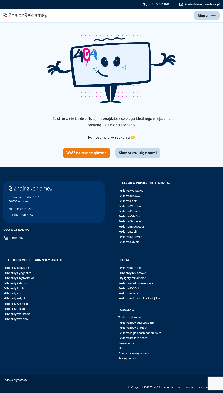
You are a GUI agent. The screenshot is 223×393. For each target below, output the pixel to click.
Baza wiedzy (126, 343)
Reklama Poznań (129, 211)
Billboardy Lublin (14, 288)
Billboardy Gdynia (14, 298)
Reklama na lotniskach (132, 338)
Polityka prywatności (15, 380)
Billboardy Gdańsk (15, 283)
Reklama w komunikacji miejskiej (139, 298)
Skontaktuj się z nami (138, 152)
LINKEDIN (16, 238)
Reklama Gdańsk (129, 216)
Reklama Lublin (128, 231)
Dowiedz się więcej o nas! (134, 353)
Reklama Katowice (130, 237)
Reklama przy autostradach (136, 323)
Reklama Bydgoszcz (131, 226)
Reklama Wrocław (129, 206)
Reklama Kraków (129, 196)
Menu (203, 15)
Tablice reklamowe (130, 317)
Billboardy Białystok (16, 268)
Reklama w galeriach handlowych (139, 333)
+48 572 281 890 (159, 4)
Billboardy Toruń (14, 309)
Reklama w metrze (130, 293)
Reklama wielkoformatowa (135, 283)
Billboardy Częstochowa (18, 278)
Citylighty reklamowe (132, 278)
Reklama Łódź (127, 201)
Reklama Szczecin (129, 221)
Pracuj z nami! (127, 358)
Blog (121, 348)
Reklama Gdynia (128, 242)
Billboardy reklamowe (132, 273)
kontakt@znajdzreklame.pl (202, 4)
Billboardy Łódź (13, 293)
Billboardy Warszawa (16, 314)
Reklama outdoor (129, 268)
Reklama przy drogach (132, 328)
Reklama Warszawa (130, 190)
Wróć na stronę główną (86, 152)
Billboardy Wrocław (15, 319)
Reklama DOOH (128, 288)
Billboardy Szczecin (15, 304)
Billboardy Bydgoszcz (17, 273)
